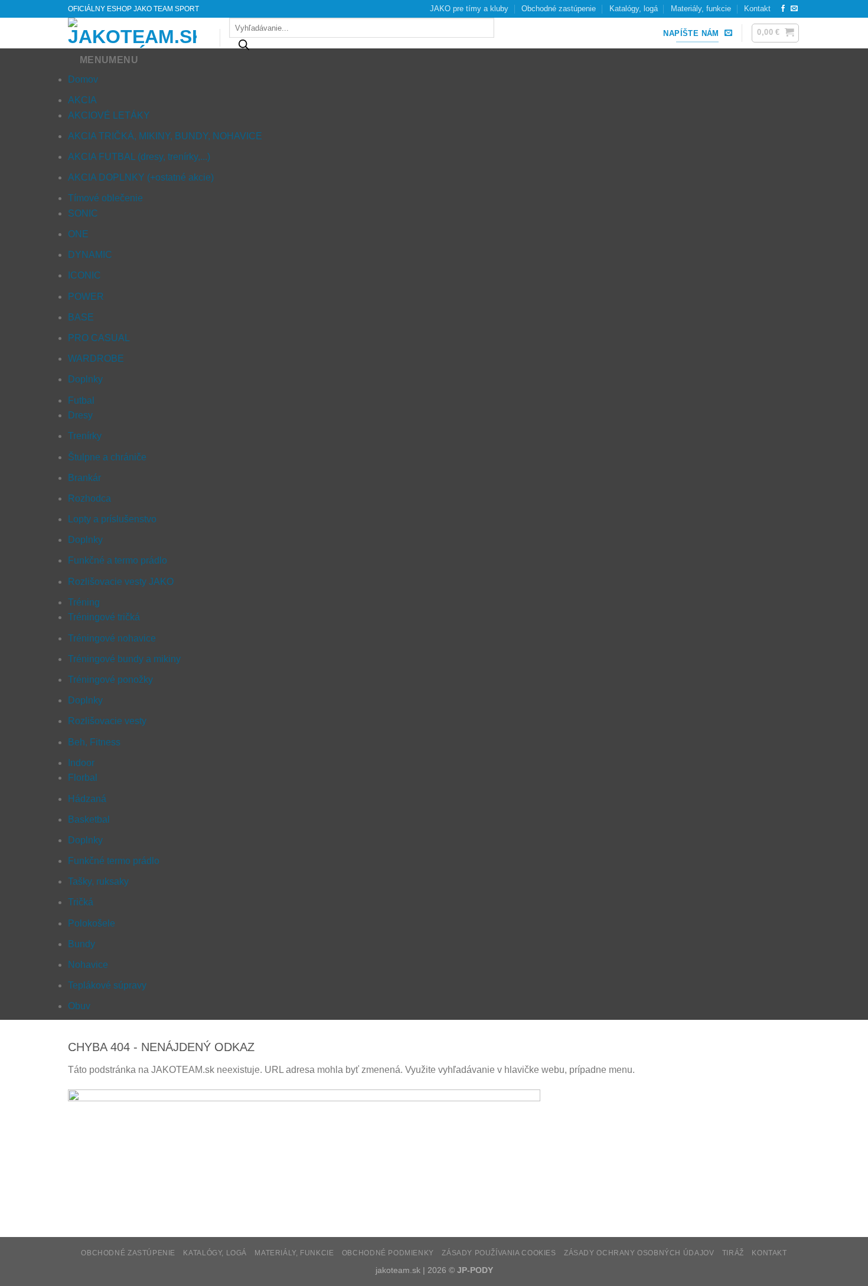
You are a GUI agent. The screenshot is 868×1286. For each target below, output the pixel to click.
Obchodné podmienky (388, 1253)
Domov (83, 79)
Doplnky (85, 379)
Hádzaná (87, 799)
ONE (78, 234)
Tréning (84, 602)
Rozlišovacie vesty (107, 721)
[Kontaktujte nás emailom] (794, 9)
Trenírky (85, 436)
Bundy (81, 944)
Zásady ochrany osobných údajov (639, 1253)
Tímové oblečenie (105, 198)
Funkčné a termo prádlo (117, 560)
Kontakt (757, 8)
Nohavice (88, 965)
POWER (86, 297)
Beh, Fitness (94, 742)
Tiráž (733, 1253)
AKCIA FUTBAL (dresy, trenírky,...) (139, 157)
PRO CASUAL (99, 338)
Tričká (80, 902)
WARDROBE (96, 359)
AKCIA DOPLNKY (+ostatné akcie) (141, 177)
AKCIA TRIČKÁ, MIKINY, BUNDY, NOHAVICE (165, 136)
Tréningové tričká (104, 617)
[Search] (244, 48)
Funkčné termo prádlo (113, 861)
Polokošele (91, 923)
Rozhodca (89, 498)
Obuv (79, 1006)
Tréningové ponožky (110, 680)
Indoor (81, 763)
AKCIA (82, 100)
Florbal (82, 778)
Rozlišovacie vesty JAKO (121, 582)
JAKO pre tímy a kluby (469, 8)
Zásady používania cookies (499, 1253)
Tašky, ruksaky (98, 881)
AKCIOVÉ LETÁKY (109, 115)
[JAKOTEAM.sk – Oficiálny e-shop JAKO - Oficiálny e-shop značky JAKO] (135, 33)
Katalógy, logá (633, 8)
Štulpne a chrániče (107, 457)
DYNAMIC (90, 255)
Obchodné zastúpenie (558, 8)
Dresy (80, 415)
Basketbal (89, 819)
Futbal (81, 400)
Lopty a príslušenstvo (112, 519)
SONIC (83, 213)
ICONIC (84, 275)
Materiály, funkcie (701, 8)
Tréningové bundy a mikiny (124, 659)
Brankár (84, 478)
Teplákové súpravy (107, 985)
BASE (81, 317)
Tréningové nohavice (112, 638)
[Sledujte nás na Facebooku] (783, 9)
